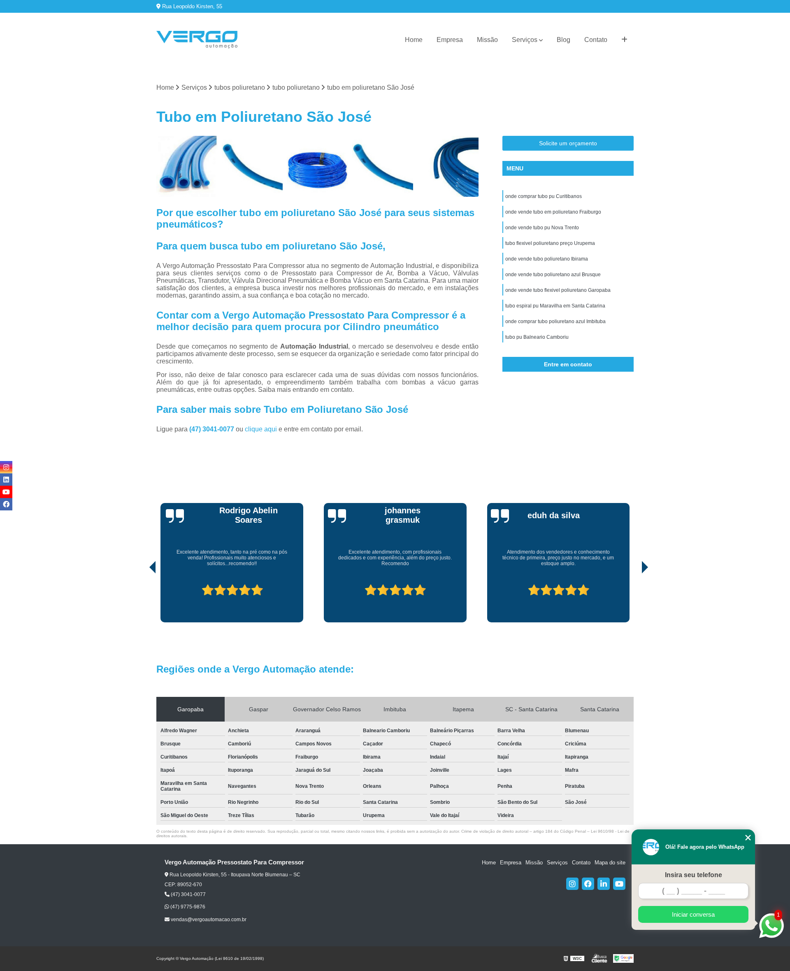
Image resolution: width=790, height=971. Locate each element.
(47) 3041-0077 (212, 429)
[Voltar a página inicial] (197, 40)
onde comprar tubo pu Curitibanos (543, 196)
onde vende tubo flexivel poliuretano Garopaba (558, 290)
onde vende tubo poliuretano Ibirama (546, 259)
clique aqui (261, 429)
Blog (563, 39)
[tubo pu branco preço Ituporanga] (187, 166)
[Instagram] (572, 884)
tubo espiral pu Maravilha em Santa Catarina (555, 306)
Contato (595, 39)
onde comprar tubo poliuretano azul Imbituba (555, 321)
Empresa (450, 39)
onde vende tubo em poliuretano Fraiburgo (553, 212)
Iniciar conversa (693, 914)
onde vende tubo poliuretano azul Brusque (553, 274)
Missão (487, 39)
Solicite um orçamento (568, 143)
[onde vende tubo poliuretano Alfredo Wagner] (448, 166)
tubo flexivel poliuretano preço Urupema (550, 243)
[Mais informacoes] (624, 40)
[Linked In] (603, 884)
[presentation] (141, 598)
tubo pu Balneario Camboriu (537, 337)
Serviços (524, 39)
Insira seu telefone (693, 874)
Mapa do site (610, 862)
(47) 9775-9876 (187, 907)
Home (414, 39)
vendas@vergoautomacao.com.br (208, 919)
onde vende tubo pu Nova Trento (542, 228)
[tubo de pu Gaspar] (383, 166)
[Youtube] (619, 884)
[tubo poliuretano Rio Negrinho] (317, 166)
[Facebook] (588, 884)
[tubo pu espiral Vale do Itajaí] (252, 166)
